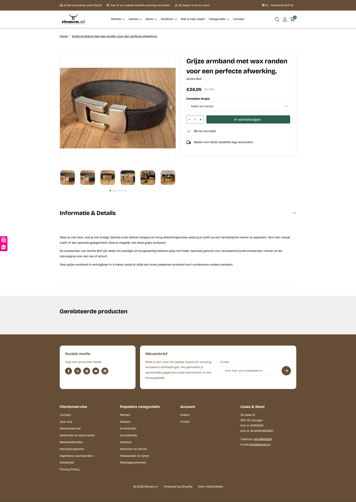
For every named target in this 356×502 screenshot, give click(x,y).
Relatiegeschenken (133, 462)
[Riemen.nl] (73, 19)
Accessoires (128, 435)
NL (279, 5)
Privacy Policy (69, 469)
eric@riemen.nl (260, 444)
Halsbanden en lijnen (134, 456)
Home (64, 36)
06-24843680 (262, 439)
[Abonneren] (286, 370)
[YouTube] (95, 371)
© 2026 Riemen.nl (145, 486)
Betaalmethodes (71, 442)
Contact (65, 415)
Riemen (125, 415)
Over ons (66, 421)
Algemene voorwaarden (76, 456)
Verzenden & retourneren (77, 435)
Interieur (126, 442)
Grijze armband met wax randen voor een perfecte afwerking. (114, 36)
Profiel (184, 421)
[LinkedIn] (104, 371)
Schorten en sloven (133, 449)
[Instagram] (77, 371)
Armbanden (128, 428)
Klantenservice (70, 428)
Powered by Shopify (178, 486)
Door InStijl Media (210, 486)
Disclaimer (67, 462)
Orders (184, 415)
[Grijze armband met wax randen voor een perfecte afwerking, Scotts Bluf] (118, 108)
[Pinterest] (86, 371)
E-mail (224, 362)
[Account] (285, 19)
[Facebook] (68, 371)
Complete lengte (198, 98)
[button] (277, 19)
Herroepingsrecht (72, 449)
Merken (125, 421)
